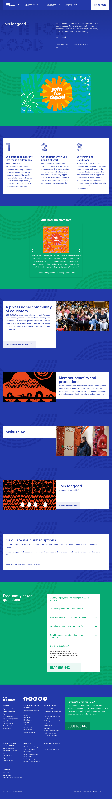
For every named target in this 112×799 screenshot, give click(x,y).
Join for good (61, 37)
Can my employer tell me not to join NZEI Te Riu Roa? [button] (69, 599)
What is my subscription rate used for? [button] (67, 626)
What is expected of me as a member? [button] (67, 609)
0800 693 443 (77, 726)
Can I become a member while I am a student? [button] (66, 636)
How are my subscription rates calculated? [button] (69, 617)
